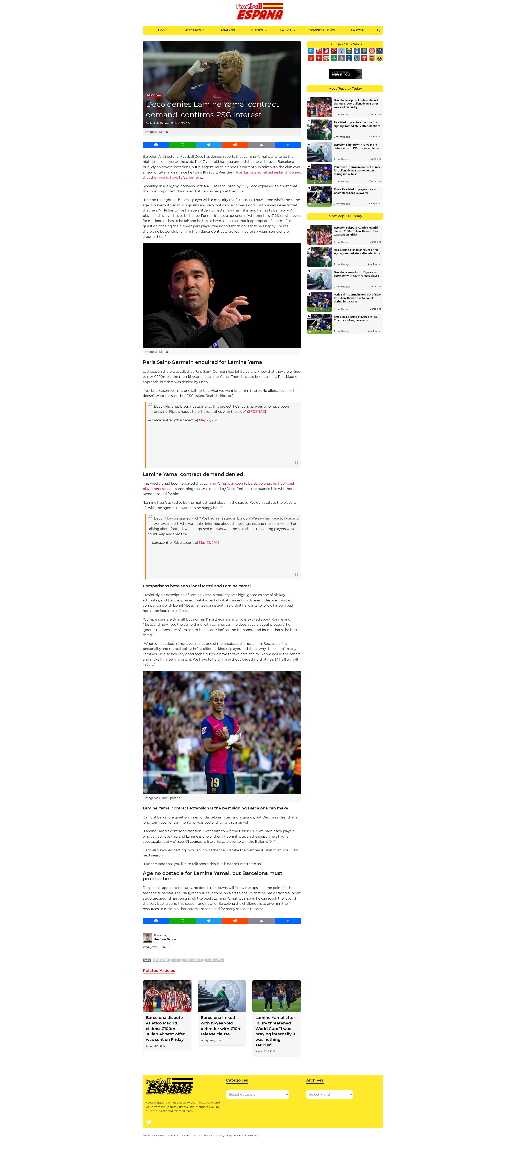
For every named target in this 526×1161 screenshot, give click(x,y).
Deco (176, 960)
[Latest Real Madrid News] (341, 58)
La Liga (286, 30)
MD (244, 186)
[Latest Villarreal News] (379, 58)
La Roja (357, 30)
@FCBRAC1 (256, 412)
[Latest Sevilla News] (364, 58)
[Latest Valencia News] (372, 58)
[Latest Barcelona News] (334, 51)
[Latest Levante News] (379, 51)
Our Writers (205, 1135)
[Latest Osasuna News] (318, 58)
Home (162, 30)
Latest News (193, 30)
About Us (173, 1135)
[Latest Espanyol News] (356, 51)
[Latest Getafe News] (364, 51)
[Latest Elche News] (349, 51)
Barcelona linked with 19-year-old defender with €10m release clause (221, 1025)
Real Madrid (374, 136)
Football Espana (154, 1135)
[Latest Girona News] (372, 51)
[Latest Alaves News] (311, 51)
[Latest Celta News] (341, 51)
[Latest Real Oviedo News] (349, 58)
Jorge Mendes (192, 960)
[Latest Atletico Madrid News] (326, 51)
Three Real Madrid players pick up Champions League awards (355, 191)
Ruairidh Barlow (159, 123)
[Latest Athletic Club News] (318, 51)
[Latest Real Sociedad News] (356, 58)
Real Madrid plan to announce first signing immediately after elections (357, 124)
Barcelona (154, 95)
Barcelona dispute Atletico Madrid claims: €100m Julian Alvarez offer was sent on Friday (165, 1028)
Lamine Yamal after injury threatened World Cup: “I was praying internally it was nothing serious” (275, 1031)
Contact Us (188, 1135)
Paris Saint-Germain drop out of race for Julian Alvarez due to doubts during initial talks (357, 171)
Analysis (228, 30)
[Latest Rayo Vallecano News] (326, 58)
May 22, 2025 (209, 420)
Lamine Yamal (214, 960)
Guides (257, 30)
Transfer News (322, 30)
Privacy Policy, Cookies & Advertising (237, 1135)
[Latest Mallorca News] (311, 58)
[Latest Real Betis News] (334, 58)
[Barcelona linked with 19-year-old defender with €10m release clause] (222, 996)
